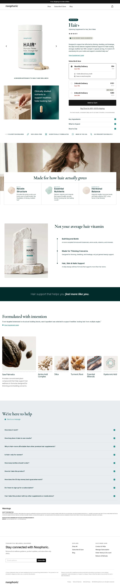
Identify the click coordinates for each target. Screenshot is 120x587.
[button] (73, 34)
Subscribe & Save (78, 549)
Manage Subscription (102, 549)
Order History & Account (103, 553)
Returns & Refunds (102, 556)
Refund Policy (86, 581)
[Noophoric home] (12, 6)
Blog (73, 553)
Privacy (69, 581)
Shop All (74, 546)
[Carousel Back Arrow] (6, 46)
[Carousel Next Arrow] (56, 46)
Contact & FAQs (101, 546)
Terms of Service (77, 581)
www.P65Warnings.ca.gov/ (21, 519)
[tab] (45, 376)
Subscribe (41, 560)
